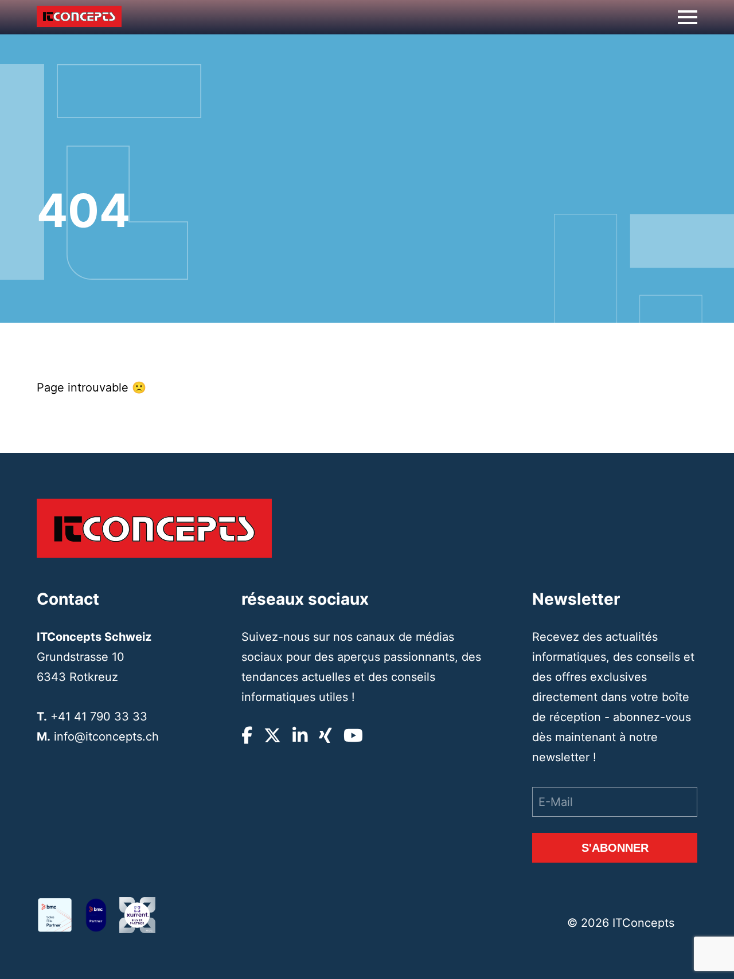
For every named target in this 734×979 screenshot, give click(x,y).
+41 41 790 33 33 (98, 716)
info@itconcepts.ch (106, 736)
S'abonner (615, 847)
